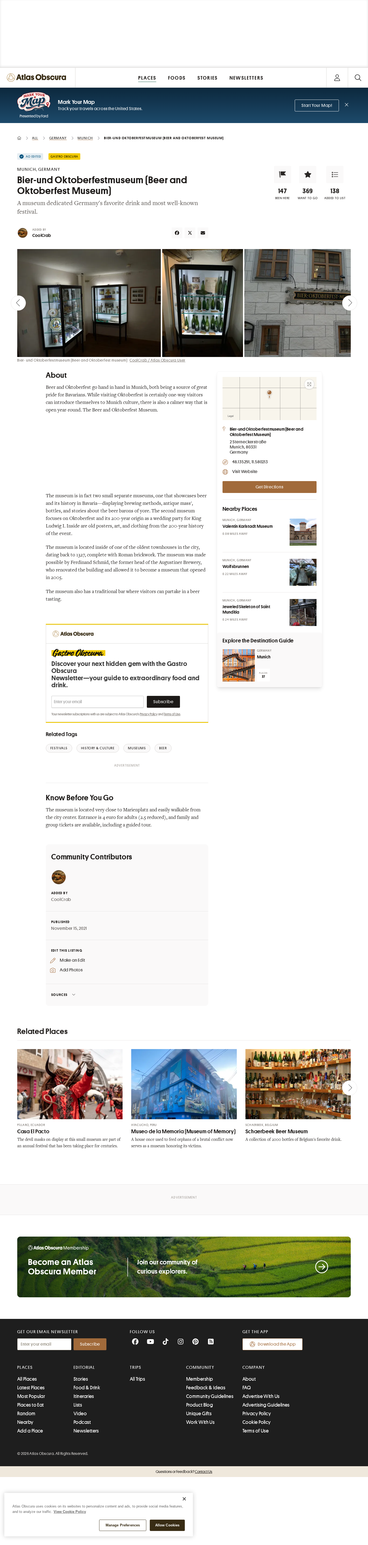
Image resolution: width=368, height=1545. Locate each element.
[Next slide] (349, 303)
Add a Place (30, 1431)
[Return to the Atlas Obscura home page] (37, 77)
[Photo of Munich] (239, 665)
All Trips (137, 1379)
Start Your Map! (316, 105)
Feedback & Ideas (205, 1388)
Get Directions (269, 487)
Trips (135, 1367)
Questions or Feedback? (184, 1471)
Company (253, 1367)
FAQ (246, 1388)
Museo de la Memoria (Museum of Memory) (183, 1131)
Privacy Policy (148, 714)
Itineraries (84, 1396)
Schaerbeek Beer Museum (276, 1131)
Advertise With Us (261, 1396)
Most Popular (31, 1396)
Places (25, 1367)
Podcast (82, 1422)
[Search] (358, 77)
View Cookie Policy (70, 1512)
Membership (199, 1379)
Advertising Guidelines (266, 1405)
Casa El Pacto (33, 1131)
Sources (59, 994)
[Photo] (303, 532)
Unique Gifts (198, 1413)
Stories (81, 1379)
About (249, 1379)
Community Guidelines (209, 1396)
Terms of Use (172, 714)
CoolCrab (41, 235)
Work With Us (200, 1422)
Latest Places (31, 1388)
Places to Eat (30, 1405)
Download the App (277, 1344)
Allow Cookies (167, 1525)
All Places (27, 1379)
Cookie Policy (256, 1422)
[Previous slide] (18, 303)
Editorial (84, 1367)
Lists (78, 1405)
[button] (282, 174)
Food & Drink (87, 1388)
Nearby (25, 1422)
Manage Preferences (123, 1525)
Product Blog (199, 1405)
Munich (263, 657)
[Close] (184, 1499)
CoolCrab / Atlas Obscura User (157, 360)
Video (80, 1413)
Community (200, 1367)
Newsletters (86, 1431)
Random (26, 1413)
